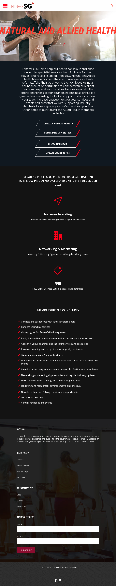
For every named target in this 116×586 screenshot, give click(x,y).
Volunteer (21, 477)
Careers (20, 459)
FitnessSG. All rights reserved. (65, 567)
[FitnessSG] (22, 5)
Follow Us (21, 507)
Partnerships (22, 471)
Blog (19, 495)
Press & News (23, 465)
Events (20, 501)
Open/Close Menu (5, 5)
